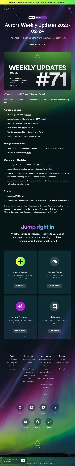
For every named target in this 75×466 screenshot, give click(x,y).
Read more (7, 461)
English (31, 17)
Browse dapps (20, 331)
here (6, 103)
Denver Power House (60, 200)
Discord (7, 212)
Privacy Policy (38, 463)
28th (38, 165)
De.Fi (28, 153)
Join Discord (54, 331)
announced (18, 132)
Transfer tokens (54, 286)
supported (25, 123)
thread (28, 115)
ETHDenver (20, 196)
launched (28, 136)
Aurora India (12, 173)
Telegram (27, 212)
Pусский (38, 17)
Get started (20, 286)
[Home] (10, 8)
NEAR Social (40, 119)
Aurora (51, 206)
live (23, 128)
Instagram (15, 212)
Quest (51, 169)
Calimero (34, 148)
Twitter (53, 209)
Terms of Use (48, 463)
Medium (60, 209)
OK (23, 460)
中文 (44, 17)
